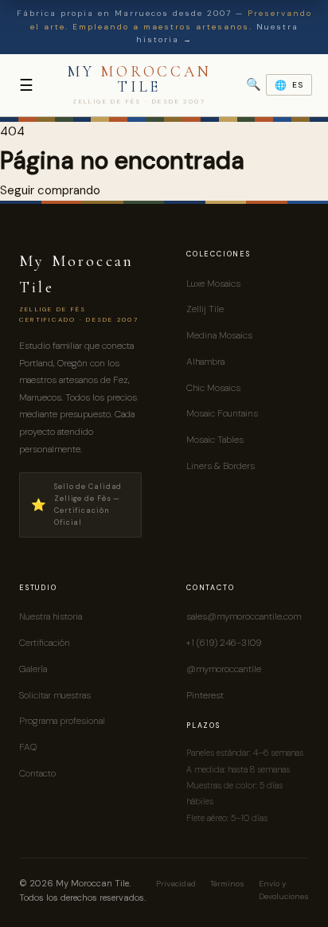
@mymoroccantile (223, 669)
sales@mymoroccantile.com (243, 616)
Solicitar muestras (55, 695)
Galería (33, 669)
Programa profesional (62, 720)
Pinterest (205, 695)
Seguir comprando (50, 190)
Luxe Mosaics (213, 283)
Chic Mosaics (213, 387)
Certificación (44, 642)
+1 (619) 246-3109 (223, 642)
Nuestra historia (50, 616)
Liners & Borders (220, 466)
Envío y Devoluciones (284, 890)
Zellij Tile (205, 309)
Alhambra (205, 361)
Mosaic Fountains (222, 413)
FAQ (28, 747)
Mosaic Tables (215, 439)
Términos (227, 883)
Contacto (37, 773)
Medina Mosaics (219, 335)
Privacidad (176, 883)
